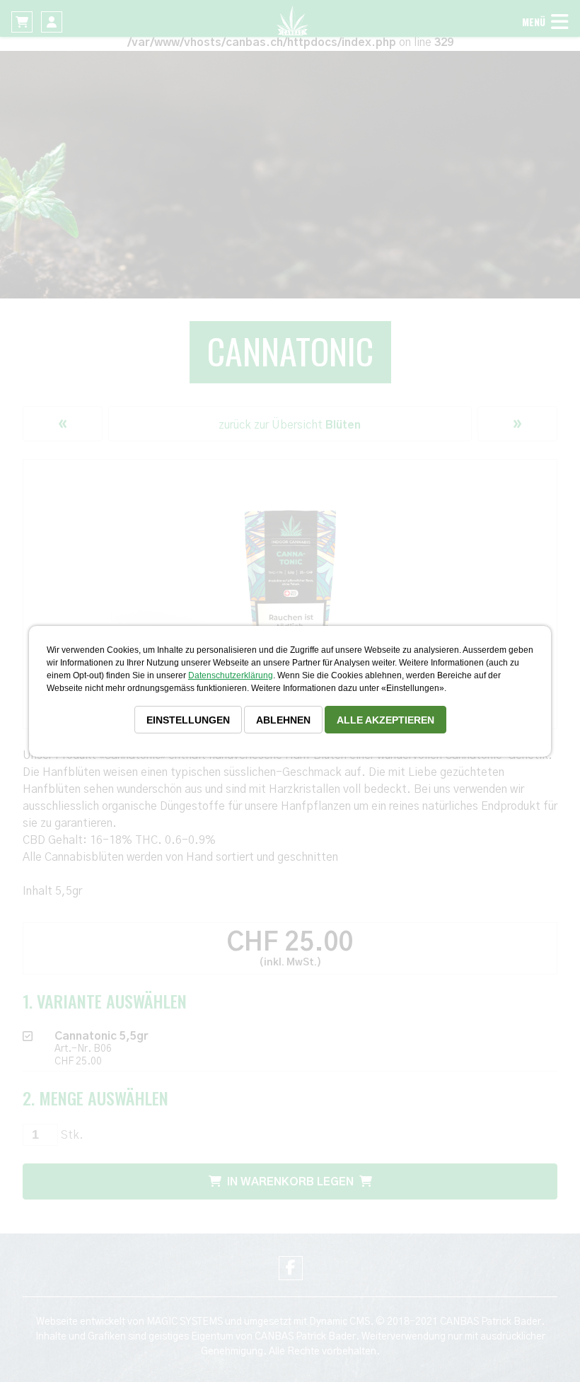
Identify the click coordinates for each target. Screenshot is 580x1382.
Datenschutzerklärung (230, 675)
